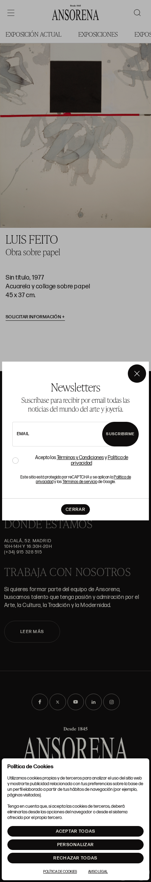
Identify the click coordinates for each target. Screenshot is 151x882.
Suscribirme (120, 434)
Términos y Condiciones (80, 458)
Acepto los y (81, 460)
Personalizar (75, 844)
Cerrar (75, 509)
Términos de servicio (80, 481)
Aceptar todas (76, 831)
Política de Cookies (60, 872)
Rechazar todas (75, 858)
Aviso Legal (98, 872)
